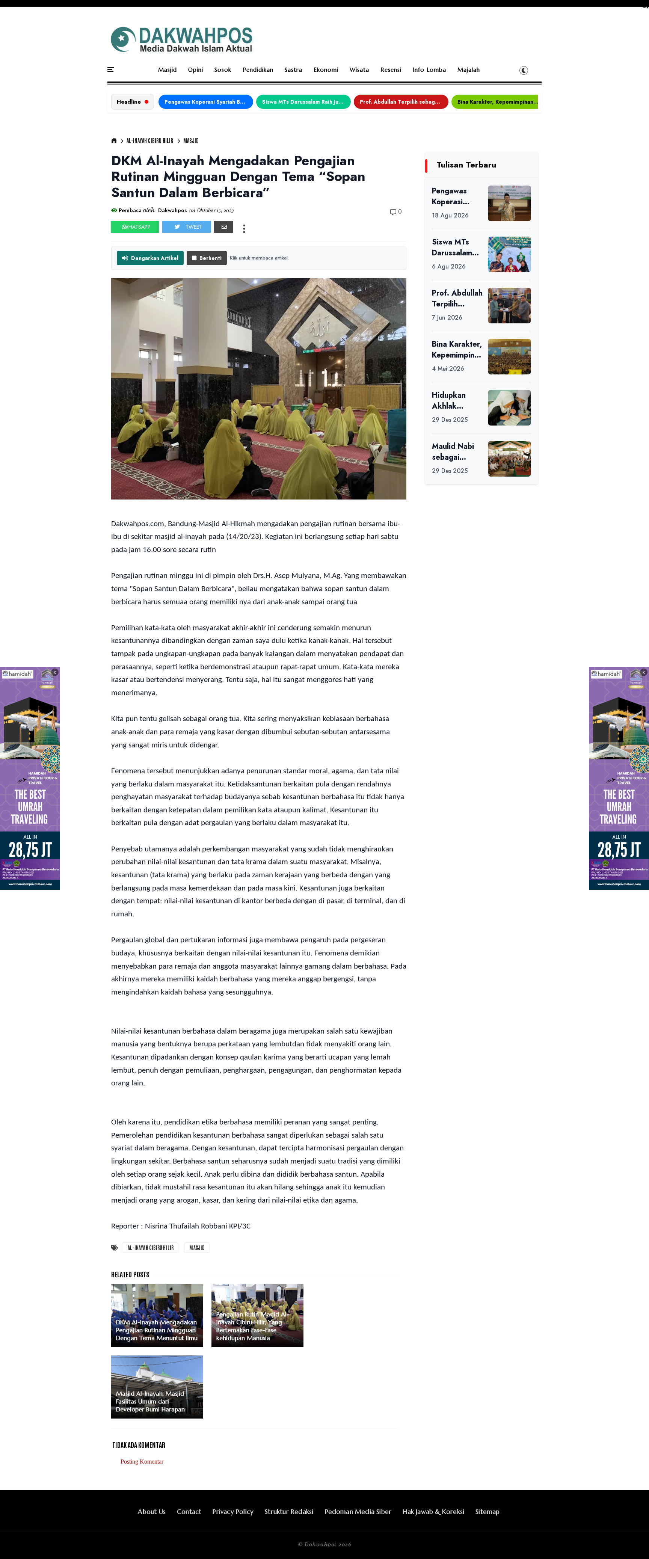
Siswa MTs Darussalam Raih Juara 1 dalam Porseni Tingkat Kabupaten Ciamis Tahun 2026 (306, 102)
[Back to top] (630, 1541)
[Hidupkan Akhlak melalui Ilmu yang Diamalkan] (509, 408)
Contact (189, 1512)
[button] (523, 70)
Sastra (293, 69)
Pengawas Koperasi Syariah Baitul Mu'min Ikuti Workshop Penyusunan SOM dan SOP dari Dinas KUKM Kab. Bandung (209, 102)
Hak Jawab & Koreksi (433, 1512)
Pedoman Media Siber (358, 1512)
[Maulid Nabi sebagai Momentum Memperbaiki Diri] (509, 459)
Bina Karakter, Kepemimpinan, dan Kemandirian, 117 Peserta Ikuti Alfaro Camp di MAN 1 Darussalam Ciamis (501, 102)
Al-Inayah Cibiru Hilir (150, 140)
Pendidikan (258, 69)
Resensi (390, 69)
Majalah (468, 69)
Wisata (359, 69)
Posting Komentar (142, 1461)
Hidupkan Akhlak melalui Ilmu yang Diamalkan (452, 401)
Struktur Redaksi (289, 1512)
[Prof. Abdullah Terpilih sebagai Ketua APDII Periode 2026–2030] (509, 305)
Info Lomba (429, 69)
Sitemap (487, 1512)
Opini (195, 69)
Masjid (167, 69)
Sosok (222, 69)
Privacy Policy (233, 1512)
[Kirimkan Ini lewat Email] (223, 227)
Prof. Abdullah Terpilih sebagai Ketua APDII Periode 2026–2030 (404, 102)
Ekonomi (326, 69)
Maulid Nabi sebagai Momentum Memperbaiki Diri (455, 452)
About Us (152, 1512)
